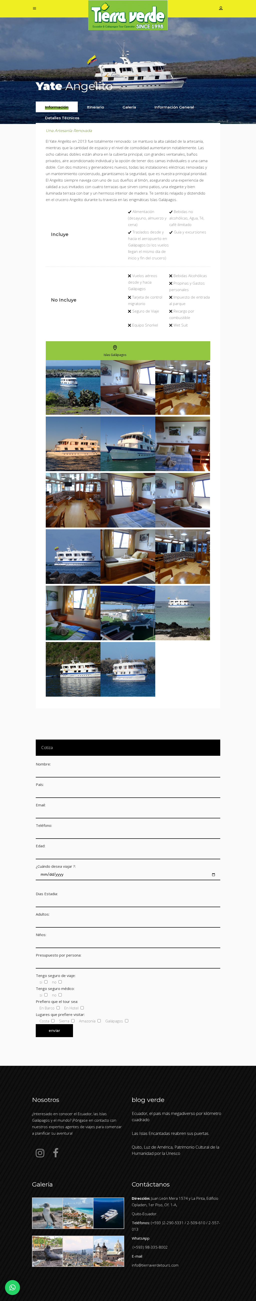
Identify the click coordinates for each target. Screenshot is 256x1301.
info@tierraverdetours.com (155, 1265)
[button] (12, 1287)
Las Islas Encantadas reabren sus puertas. (170, 1133)
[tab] (57, 107)
